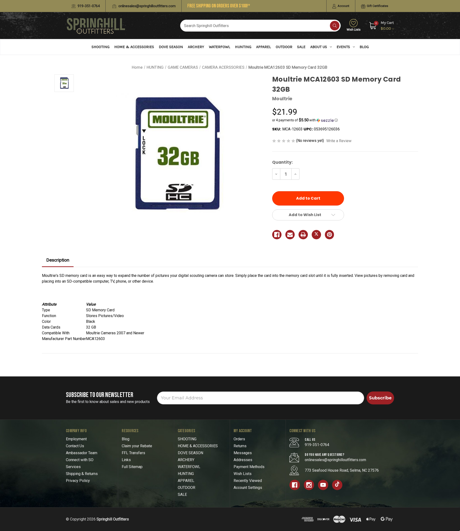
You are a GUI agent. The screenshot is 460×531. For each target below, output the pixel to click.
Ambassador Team (81, 453)
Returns (240, 446)
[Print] (303, 234)
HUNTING (243, 47)
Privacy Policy (78, 480)
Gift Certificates (377, 6)
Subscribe (380, 398)
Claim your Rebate (137, 446)
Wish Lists (354, 29)
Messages (243, 453)
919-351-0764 (88, 6)
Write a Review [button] (338, 141)
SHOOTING (100, 47)
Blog (364, 47)
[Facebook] (277, 234)
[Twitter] (316, 234)
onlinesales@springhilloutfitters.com (146, 6)
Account (343, 6)
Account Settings (248, 487)
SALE (301, 47)
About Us (318, 47)
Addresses (243, 460)
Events (343, 47)
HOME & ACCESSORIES (134, 47)
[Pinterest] (329, 234)
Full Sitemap (132, 466)
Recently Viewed (248, 480)
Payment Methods (249, 466)
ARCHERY (196, 47)
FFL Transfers (133, 453)
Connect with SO (79, 460)
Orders (239, 439)
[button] (345, 120)
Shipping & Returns (82, 473)
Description (57, 260)
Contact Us (75, 446)
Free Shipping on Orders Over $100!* (218, 6)
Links (126, 460)
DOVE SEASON (171, 47)
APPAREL (263, 47)
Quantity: (282, 162)
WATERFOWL (219, 47)
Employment (76, 439)
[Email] (290, 234)
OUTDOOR (284, 47)
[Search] (334, 25)
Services (73, 466)
